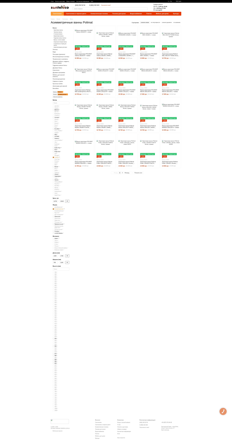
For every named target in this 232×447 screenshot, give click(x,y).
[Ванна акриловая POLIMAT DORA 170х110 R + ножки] (105, 74)
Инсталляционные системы (61, 56)
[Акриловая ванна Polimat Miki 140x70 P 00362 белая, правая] (171, 38)
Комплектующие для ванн (60, 47)
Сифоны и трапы (58, 81)
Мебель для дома (162, 13)
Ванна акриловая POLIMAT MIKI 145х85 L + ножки (148, 54)
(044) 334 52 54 (80, 5)
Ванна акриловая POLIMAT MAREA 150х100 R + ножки (170, 126)
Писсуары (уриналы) (59, 54)
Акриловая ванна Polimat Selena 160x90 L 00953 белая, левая (104, 55)
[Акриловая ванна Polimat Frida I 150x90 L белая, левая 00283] (171, 146)
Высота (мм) (57, 266)
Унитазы (55, 49)
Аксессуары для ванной (60, 86)
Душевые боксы (57, 68)
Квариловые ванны (59, 36)
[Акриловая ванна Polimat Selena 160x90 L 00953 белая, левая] (105, 38)
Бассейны (56, 88)
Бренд (55, 100)
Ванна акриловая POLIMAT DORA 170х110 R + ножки (105, 90)
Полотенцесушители (59, 79)
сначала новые (145, 22)
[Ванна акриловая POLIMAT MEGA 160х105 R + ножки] (149, 74)
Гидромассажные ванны (60, 38)
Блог (92, 1)
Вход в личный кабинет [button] (123, 422)
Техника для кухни (119, 13)
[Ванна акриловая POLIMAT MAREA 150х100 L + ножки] (84, 146)
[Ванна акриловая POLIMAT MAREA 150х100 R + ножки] (171, 110)
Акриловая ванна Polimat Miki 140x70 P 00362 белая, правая (170, 55)
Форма (55, 205)
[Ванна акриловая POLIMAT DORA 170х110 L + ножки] (127, 74)
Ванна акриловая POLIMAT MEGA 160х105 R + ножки (148, 90)
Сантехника (57, 13)
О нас (52, 1)
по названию (176, 22)
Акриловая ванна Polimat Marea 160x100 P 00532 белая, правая (126, 127)
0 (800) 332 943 (94, 5)
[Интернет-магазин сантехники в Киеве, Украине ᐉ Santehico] (60, 421)
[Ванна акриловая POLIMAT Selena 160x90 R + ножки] (84, 38)
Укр (168, 1)
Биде (54, 52)
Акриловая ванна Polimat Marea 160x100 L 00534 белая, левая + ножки (148, 127)
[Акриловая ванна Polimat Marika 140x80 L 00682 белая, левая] (105, 110)
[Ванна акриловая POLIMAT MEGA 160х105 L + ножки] (171, 74)
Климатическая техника (99, 13)
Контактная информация (82, 1)
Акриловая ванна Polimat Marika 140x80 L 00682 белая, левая (104, 127)
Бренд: (55, 92)
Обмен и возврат (70, 1)
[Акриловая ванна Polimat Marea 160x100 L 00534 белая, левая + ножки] (149, 110)
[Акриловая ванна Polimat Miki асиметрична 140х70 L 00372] (84, 74)
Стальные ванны (58, 34)
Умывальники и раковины (60, 59)
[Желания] (175, 7)
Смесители (56, 70)
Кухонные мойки (58, 83)
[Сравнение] (170, 7)
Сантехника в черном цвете (76, 13)
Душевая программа (59, 72)
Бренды (176, 13)
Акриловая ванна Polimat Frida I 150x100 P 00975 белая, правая (104, 163)
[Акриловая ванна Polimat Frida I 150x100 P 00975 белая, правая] (105, 146)
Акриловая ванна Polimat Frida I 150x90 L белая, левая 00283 (170, 163)
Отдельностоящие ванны (60, 42)
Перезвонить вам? (106, 5)
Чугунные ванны (58, 32)
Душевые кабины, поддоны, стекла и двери (61, 62)
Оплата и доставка (60, 1)
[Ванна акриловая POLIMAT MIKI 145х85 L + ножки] (149, 38)
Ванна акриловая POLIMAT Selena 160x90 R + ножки (83, 54)
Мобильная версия (57, 431)
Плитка (149, 13)
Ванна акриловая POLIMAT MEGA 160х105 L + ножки (170, 90)
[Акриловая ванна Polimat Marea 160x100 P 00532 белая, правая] (127, 110)
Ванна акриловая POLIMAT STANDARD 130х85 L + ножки (126, 55)
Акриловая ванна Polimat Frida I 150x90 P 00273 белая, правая (148, 163)
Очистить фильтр (57, 97)
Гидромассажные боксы (60, 65)
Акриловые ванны (58, 30)
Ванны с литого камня (59, 40)
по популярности (155, 22)
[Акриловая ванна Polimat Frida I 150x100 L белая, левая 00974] (127, 146)
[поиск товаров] (146, 8)
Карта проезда (165, 430)
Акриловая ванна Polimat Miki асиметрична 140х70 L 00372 (83, 91)
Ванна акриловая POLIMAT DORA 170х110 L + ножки (126, 90)
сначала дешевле (167, 22)
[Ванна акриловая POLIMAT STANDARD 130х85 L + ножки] (127, 38)
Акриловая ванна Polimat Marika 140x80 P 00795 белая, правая (82, 127)
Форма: (55, 94)
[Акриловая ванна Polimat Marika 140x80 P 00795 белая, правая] (84, 110)
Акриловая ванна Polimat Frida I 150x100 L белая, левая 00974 (126, 163)
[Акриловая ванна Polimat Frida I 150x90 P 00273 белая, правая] (149, 146)
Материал (56, 236)
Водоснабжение (136, 13)
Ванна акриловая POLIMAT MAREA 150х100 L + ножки (83, 162)
